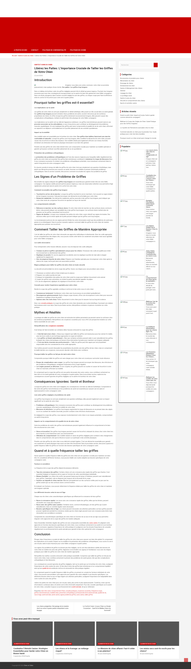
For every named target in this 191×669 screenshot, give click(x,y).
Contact (34, 50)
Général (122, 91)
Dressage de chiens (126, 83)
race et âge (37, 594)
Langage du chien (126, 93)
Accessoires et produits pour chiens (132, 78)
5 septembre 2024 (19, 656)
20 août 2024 (144, 653)
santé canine (56, 594)
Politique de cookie (78, 50)
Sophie (28, 656)
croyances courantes (56, 326)
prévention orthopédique (67, 593)
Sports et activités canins (128, 103)
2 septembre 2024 (61, 653)
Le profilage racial (126, 96)
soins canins (93, 523)
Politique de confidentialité (54, 50)
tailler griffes (89, 594)
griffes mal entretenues (41, 593)
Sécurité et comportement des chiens (132, 101)
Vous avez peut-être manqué (26, 619)
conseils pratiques (47, 303)
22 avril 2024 (38, 75)
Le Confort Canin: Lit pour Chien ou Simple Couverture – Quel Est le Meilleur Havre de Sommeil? (97, 608)
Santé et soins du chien (43, 64)
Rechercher (156, 65)
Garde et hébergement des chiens (131, 88)
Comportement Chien (58, 591)
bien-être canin (46, 591)
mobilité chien (54, 593)
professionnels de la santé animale (86, 593)
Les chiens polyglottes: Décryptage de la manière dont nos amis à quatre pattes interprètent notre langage (53, 608)
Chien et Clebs (24, 6)
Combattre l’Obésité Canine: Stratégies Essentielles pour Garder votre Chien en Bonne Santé (30, 650)
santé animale (76, 587)
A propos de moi (20, 50)
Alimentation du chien (127, 81)
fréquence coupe (96, 591)
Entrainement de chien (127, 86)
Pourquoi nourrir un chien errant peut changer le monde (138, 138)
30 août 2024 (102, 653)
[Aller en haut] (186, 660)
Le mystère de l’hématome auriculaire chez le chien (137, 128)
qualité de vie (46, 568)
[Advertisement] (95, 32)
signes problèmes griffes (68, 594)
